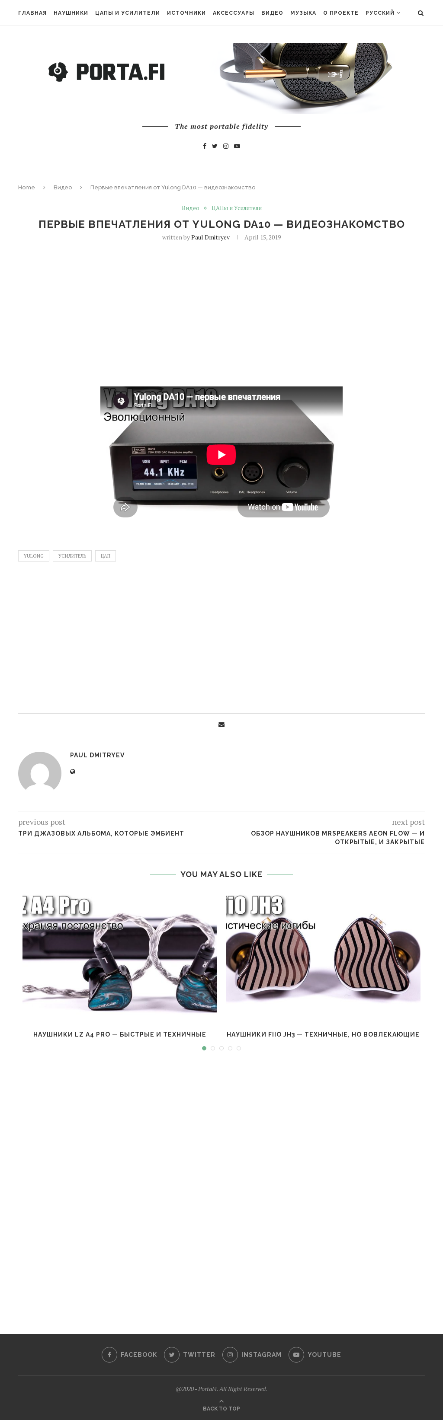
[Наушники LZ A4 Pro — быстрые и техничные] (119, 957)
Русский (380, 13)
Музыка (303, 13)
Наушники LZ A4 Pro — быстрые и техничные (119, 1034)
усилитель (72, 556)
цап (105, 556)
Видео (272, 13)
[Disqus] (221, 1184)
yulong (34, 556)
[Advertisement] (221, 312)
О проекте (341, 13)
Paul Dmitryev (210, 237)
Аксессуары (233, 13)
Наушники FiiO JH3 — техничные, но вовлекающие (323, 1034)
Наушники (71, 13)
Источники (186, 13)
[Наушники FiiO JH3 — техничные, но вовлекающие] (323, 957)
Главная (32, 13)
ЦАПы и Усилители (127, 13)
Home (26, 187)
